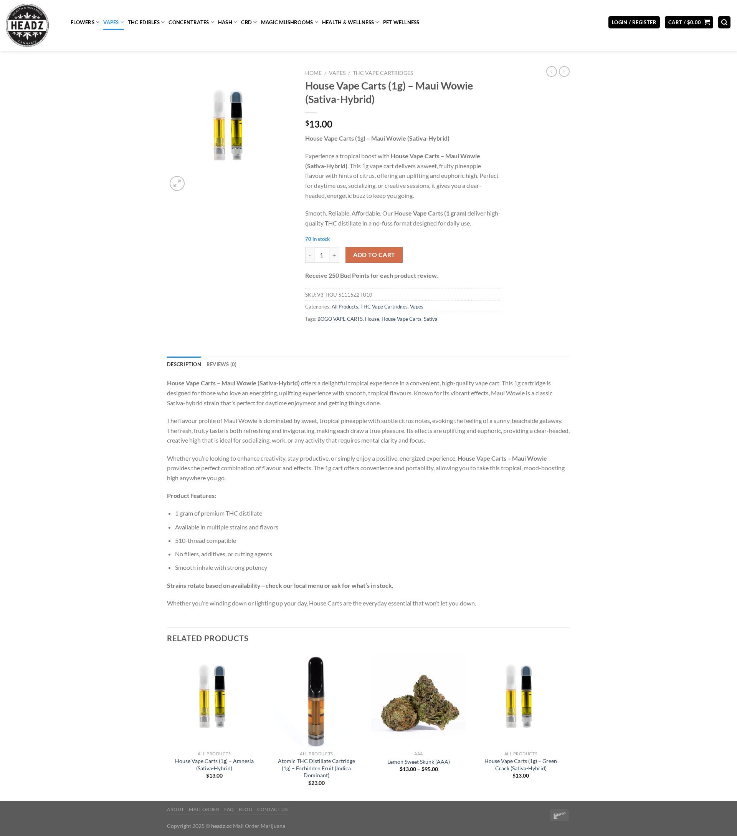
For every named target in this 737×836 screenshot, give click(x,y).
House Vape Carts (401, 319)
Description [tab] (184, 364)
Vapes (111, 22)
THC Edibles (144, 22)
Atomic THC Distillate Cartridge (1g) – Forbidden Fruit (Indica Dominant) (316, 768)
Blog (245, 809)
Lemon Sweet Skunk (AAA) (418, 761)
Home (313, 73)
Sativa (431, 319)
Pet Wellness (401, 22)
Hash (225, 22)
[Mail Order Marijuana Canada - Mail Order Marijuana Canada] (32, 25)
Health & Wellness (348, 22)
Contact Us (272, 809)
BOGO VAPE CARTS (340, 319)
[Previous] (167, 726)
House (372, 319)
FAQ (229, 809)
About (175, 809)
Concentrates (189, 22)
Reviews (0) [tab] (222, 364)
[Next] (567, 726)
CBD (246, 22)
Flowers (82, 22)
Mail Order (204, 809)
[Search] (724, 22)
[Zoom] (177, 183)
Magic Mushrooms (287, 22)
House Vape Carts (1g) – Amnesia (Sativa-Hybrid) (214, 764)
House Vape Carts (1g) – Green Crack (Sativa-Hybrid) (520, 764)
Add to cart (374, 254)
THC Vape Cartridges (383, 73)
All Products (345, 307)
